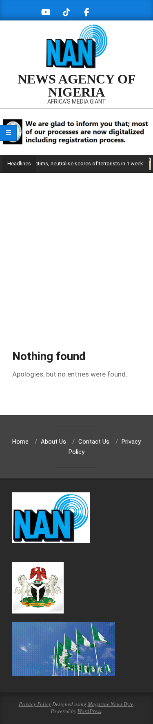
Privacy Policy (35, 704)
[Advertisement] (76, 253)
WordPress (89, 711)
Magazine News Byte (110, 704)
